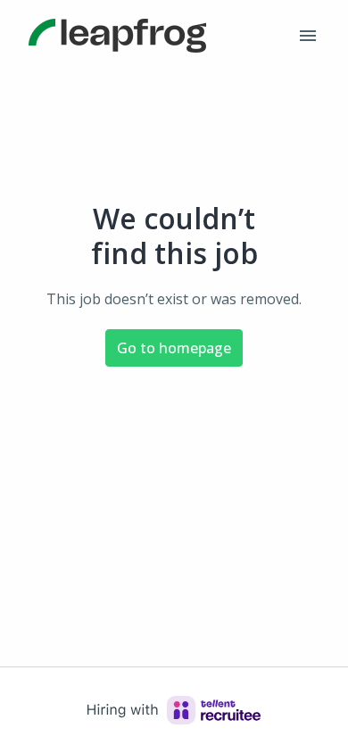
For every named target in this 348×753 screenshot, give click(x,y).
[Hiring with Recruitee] (174, 710)
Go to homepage (174, 348)
